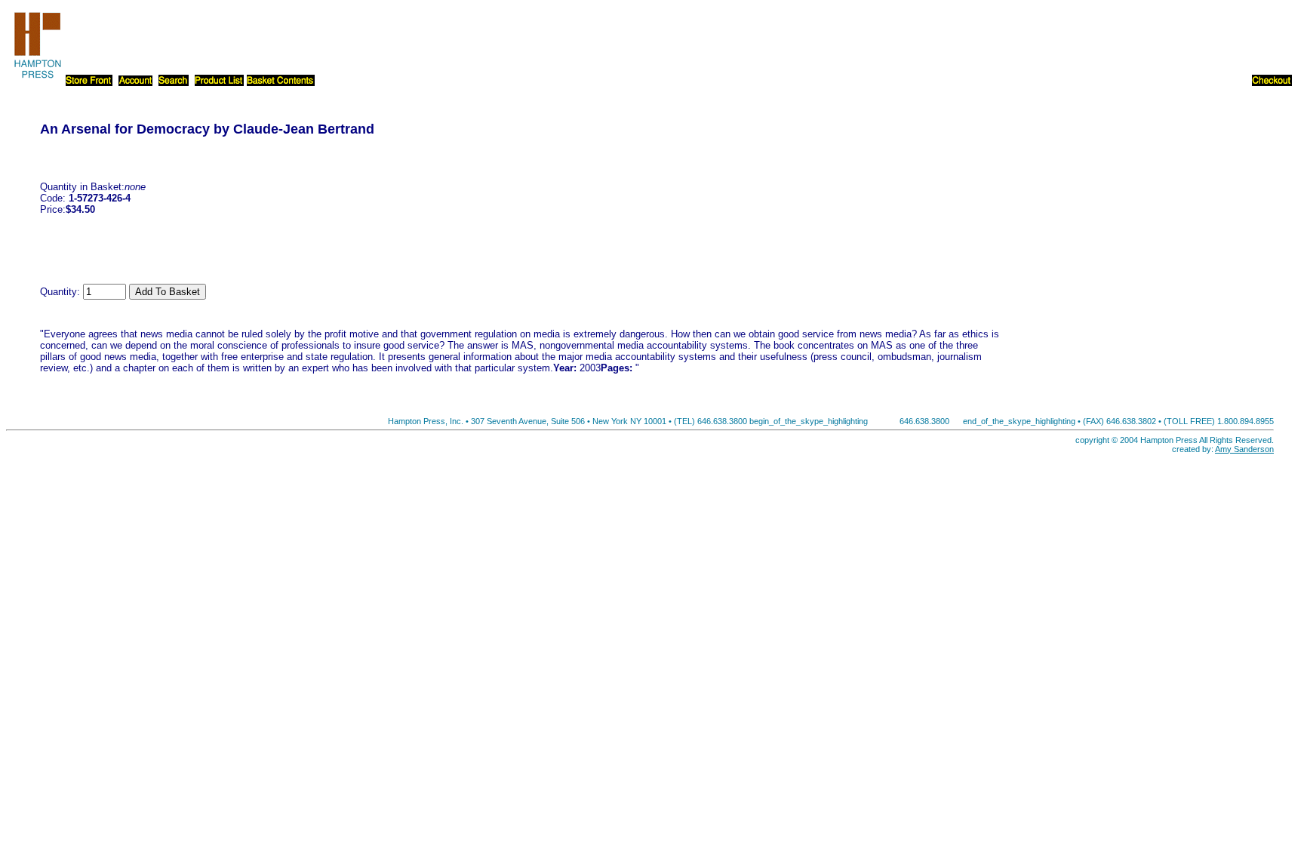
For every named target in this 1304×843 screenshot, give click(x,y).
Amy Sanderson (1244, 449)
